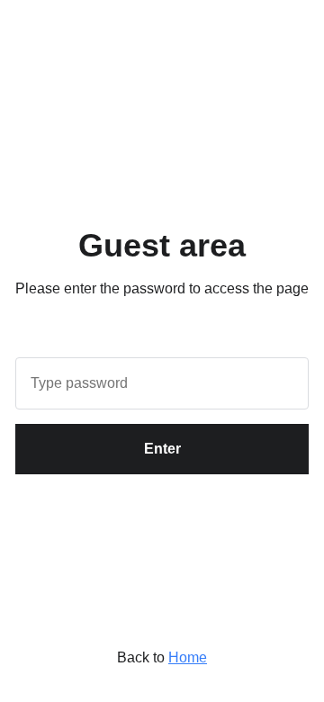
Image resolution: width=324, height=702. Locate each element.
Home (187, 657)
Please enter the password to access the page (162, 288)
